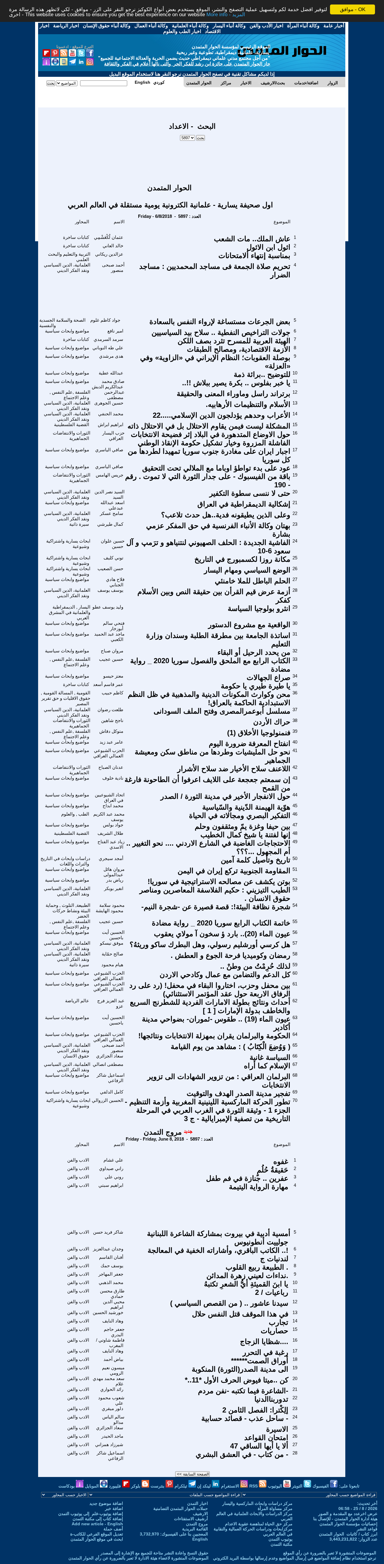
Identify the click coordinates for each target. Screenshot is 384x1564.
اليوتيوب (275, 1486)
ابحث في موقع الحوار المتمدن (96, 1539)
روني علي (114, 1176)
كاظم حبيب (112, 692)
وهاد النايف (112, 1320)
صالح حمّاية (112, 953)
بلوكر (136, 1486)
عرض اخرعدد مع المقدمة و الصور (347, 1513)
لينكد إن (204, 1486)
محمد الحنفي (110, 413)
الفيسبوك (321, 1486)
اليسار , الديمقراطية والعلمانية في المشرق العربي (69, 612)
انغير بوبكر (113, 888)
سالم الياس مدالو (113, 1419)
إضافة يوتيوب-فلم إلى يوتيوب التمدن (90, 1513)
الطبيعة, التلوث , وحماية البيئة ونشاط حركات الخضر (68, 911)
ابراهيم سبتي (110, 1185)
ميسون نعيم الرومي (113, 1370)
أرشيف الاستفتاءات (191, 1518)
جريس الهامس (109, 474)
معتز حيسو (113, 675)
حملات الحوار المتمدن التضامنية (180, 1508)
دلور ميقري (112, 1408)
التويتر (298, 1486)
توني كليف (113, 557)
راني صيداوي (111, 1168)
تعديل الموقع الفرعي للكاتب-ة (96, 1534)
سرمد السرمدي (108, 339)
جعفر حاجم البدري (114, 1332)
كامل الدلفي (111, 1091)
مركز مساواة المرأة (275, 1508)
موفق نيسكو (111, 943)
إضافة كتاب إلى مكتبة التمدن (98, 1518)
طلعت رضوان (110, 709)
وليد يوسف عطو (107, 606)
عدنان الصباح (110, 767)
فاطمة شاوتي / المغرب (110, 1342)
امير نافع (115, 330)
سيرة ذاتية (79, 524)
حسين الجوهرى (108, 402)
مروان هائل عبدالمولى (114, 872)
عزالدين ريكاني (109, 254)
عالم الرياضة (77, 1000)
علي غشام (113, 1159)
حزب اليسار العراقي (113, 435)
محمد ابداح (113, 805)
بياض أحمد (113, 1359)
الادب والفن (78, 1159)
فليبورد (115, 1486)
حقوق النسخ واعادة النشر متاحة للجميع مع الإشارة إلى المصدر (154, 1552)
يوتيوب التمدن (280, 1539)
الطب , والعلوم (75, 814)
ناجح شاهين (112, 720)
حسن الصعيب (110, 568)
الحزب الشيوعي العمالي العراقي (108, 753)
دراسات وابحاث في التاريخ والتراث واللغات (65, 861)
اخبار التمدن (197, 1503)
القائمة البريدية (195, 1528)
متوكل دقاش (111, 731)
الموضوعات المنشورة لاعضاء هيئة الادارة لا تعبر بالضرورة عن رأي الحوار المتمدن (138, 1558)
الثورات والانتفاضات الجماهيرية (71, 435)
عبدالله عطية (111, 372)
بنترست (158, 1486)
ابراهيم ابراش (110, 424)
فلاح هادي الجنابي (115, 582)
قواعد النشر (367, 1528)
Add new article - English (97, 1523)
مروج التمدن (163, 1132)
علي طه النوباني (107, 347)
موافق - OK (352, 9)
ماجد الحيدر (112, 1436)
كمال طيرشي (110, 524)
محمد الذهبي (111, 1282)
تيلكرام (181, 1486)
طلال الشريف (110, 833)
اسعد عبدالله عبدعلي (112, 505)
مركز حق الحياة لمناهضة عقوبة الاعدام (258, 1523)
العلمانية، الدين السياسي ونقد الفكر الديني (67, 267)
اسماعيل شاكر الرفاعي (110, 1077)
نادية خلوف (112, 777)
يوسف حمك (111, 1265)
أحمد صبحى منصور (113, 267)
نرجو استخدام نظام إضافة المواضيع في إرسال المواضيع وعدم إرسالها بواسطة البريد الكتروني (294, 1558)
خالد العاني (113, 245)
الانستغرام (230, 1486)
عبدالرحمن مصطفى (114, 394)
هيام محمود (112, 964)
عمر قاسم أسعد (108, 684)
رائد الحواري (111, 1389)
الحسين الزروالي (107, 1100)
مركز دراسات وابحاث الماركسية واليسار (257, 1503)
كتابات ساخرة (76, 237)
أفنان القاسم (111, 1257)
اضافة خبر (114, 1508)
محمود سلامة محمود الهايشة (110, 908)
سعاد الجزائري (109, 1055)
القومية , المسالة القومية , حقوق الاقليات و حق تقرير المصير (65, 698)
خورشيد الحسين (108, 1312)
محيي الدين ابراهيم (113, 1304)
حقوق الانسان (76, 1055)
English (200, 1539)
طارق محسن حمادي (112, 1293)
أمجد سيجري (111, 858)
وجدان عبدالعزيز (108, 1248)
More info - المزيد (225, 15)
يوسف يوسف (110, 590)
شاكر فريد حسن (108, 1232)
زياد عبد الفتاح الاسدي (111, 844)
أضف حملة (113, 1528)
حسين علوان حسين (112, 543)
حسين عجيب (111, 659)
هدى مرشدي (111, 356)
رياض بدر (114, 880)
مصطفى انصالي (108, 1064)
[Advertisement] (192, 159)
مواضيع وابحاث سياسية (67, 330)
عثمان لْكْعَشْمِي (108, 237)
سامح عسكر (111, 513)
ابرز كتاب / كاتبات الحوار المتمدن (348, 1534)
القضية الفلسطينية (71, 424)
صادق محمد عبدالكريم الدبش (108, 384)
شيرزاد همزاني (109, 1444)
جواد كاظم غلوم (105, 320)
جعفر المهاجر (110, 1274)
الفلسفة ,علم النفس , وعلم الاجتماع (70, 394)
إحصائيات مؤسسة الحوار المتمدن (348, 1523)
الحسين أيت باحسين (113, 935)
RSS (254, 1486)
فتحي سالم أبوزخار (113, 626)
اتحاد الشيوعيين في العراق (109, 797)
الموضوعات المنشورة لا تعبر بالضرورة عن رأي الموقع (329, 1552)
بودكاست (67, 1486)
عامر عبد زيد (111, 741)
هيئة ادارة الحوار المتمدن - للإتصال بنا (345, 1518)
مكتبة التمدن (281, 1544)
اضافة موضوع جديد (106, 1503)
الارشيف (200, 1513)
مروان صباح (112, 650)
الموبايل (92, 1486)
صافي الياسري (109, 449)
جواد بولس (113, 824)
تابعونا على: (349, 1486)
